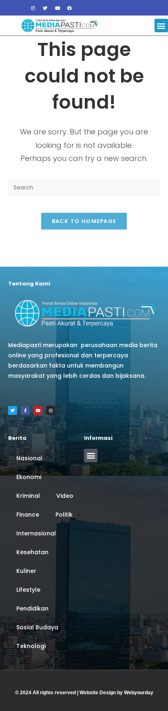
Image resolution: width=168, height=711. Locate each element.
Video (64, 496)
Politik (64, 514)
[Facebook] (69, 7)
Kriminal (28, 496)
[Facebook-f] (25, 410)
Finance (27, 514)
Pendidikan (32, 608)
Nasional (29, 458)
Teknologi (31, 646)
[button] (161, 25)
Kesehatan (32, 552)
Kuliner (26, 571)
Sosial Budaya (37, 627)
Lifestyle (28, 590)
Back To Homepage (84, 221)
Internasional (36, 533)
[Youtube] (57, 7)
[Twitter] (45, 7)
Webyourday (138, 692)
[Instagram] (33, 7)
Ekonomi (28, 477)
